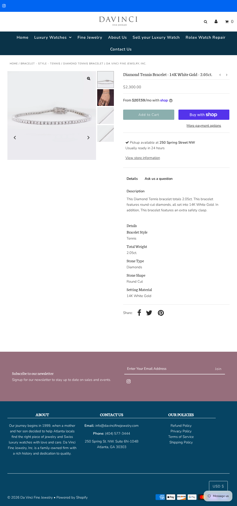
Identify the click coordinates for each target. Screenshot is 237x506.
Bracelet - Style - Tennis (40, 63)
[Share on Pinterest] (161, 313)
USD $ (218, 486)
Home (14, 63)
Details (132, 178)
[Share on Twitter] (149, 313)
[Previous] (15, 138)
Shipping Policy (181, 442)
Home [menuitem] (22, 37)
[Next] (89, 138)
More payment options (204, 125)
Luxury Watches (50, 37)
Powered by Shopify (72, 497)
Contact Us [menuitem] (121, 49)
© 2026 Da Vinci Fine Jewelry (30, 497)
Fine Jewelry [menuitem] (90, 37)
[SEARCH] (204, 22)
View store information (142, 157)
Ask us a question (159, 178)
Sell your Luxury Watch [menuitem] (156, 37)
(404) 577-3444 (117, 433)
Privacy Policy (181, 431)
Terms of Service (181, 436)
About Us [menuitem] (117, 37)
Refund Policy (181, 425)
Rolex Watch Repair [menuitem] (205, 37)
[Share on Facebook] (139, 313)
